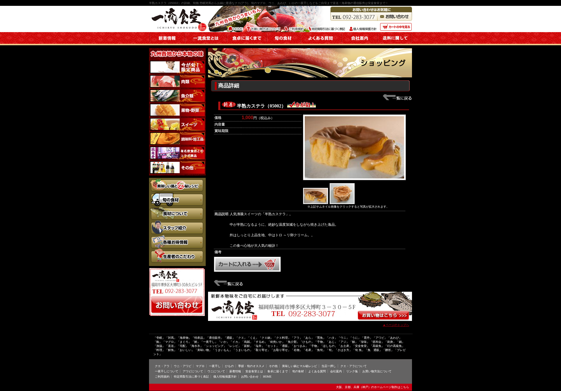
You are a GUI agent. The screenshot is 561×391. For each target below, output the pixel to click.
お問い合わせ (250, 376)
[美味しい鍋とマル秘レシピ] (177, 180)
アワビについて (193, 371)
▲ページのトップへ (396, 324)
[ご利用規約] (295, 25)
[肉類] (177, 78)
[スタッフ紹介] (177, 223)
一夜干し (215, 366)
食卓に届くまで (277, 371)
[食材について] (177, 209)
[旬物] (177, 63)
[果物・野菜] (177, 106)
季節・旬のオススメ (251, 366)
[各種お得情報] (177, 237)
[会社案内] (360, 43)
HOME (267, 376)
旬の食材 (298, 371)
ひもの (229, 366)
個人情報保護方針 (225, 376)
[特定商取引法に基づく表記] (327, 25)
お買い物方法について (377, 371)
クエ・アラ (162, 366)
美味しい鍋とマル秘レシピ (299, 366)
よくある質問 (317, 371)
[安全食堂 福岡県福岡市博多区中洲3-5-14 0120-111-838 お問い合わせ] (177, 298)
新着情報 (235, 371)
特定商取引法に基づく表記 (191, 376)
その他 (273, 366)
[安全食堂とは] (206, 43)
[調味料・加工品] (177, 135)
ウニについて (216, 371)
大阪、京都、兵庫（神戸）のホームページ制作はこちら (372, 387)
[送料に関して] (395, 43)
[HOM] (236, 25)
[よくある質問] (321, 43)
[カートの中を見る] (395, 25)
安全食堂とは (254, 371)
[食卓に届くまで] (247, 43)
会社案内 (336, 371)
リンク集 (352, 371)
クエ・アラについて (353, 366)
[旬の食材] (284, 43)
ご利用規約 (162, 376)
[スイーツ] (177, 121)
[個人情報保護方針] (363, 25)
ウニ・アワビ (182, 366)
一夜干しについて (166, 371)
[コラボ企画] (177, 149)
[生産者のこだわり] (177, 251)
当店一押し (328, 366)
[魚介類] (177, 92)
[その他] (177, 163)
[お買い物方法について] (264, 25)
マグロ (200, 366)
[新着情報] (167, 43)
